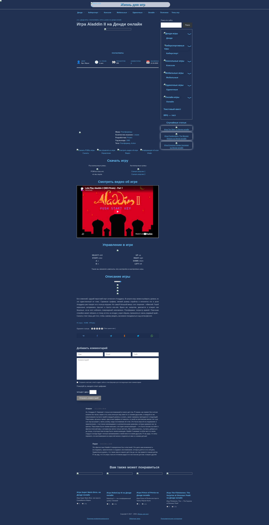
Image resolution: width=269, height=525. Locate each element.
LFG (78, 20)
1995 (128, 140)
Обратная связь (134, 518)
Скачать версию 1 (138, 171)
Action (133, 143)
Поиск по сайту (167, 20)
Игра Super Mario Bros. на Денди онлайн (89, 493)
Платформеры (94, 20)
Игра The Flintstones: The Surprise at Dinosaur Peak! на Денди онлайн (179, 495)
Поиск (187, 25)
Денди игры (84, 20)
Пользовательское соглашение (171, 518)
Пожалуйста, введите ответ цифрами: (91, 386)
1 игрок (136, 135)
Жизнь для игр (133, 4)
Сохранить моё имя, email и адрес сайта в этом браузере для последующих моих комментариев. (110, 382)
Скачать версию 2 (138, 174)
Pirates (129, 138)
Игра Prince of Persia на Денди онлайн (148, 494)
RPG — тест (170, 115)
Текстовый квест (172, 109)
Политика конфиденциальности (98, 518)
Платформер (125, 143)
